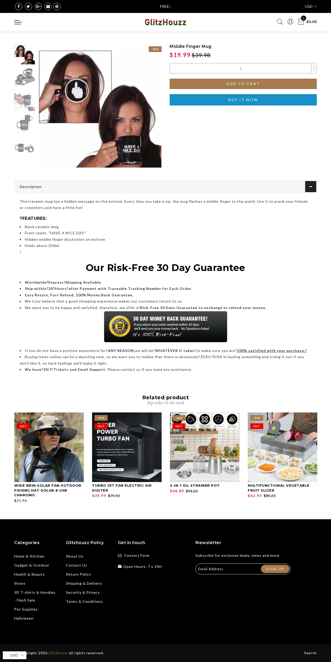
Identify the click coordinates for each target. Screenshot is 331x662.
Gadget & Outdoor (31, 565)
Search (310, 653)
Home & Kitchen (29, 556)
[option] (99, 106)
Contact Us (76, 565)
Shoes (20, 583)
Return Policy (78, 574)
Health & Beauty (29, 574)
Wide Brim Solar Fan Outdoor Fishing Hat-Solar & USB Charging (47, 490)
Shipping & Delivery (84, 583)
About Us (75, 556)
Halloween (24, 618)
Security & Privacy (83, 592)
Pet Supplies (26, 609)
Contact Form (136, 555)
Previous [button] (47, 109)
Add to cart (243, 83)
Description (31, 186)
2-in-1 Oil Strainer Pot (195, 485)
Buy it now (243, 99)
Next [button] (145, 109)
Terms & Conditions (84, 601)
